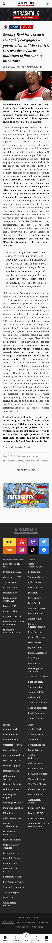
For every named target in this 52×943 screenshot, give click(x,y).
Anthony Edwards (37, 608)
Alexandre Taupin (31, 66)
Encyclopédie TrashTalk (10, 599)
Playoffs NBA (10, 587)
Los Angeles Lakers (13, 802)
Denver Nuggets (11, 765)
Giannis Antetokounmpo (36, 625)
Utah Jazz (8, 897)
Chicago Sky (34, 739)
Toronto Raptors (12, 892)
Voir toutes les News (26, 470)
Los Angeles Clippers (9, 796)
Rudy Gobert (34, 582)
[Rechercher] (4, 3)
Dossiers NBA (10, 592)
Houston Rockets (12, 784)
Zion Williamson (36, 637)
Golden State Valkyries (35, 756)
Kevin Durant (35, 587)
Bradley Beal (12, 456)
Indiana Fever (35, 763)
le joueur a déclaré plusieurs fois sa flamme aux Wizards (26, 183)
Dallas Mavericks (12, 760)
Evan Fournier (35, 632)
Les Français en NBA (11, 565)
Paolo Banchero (36, 713)
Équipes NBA (9, 606)
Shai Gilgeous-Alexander (36, 670)
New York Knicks (12, 839)
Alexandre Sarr (36, 687)
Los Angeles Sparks (38, 774)
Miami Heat (9, 813)
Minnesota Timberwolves (10, 825)
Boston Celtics (10, 734)
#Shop (9, 542)
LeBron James (35, 572)
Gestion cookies (37, 927)
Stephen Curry (35, 577)
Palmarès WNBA (36, 808)
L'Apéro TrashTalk (13, 616)
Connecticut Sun (36, 745)
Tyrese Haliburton (37, 702)
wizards (36, 456)
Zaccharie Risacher (38, 676)
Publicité (37, 917)
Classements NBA (12, 577)
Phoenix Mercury (37, 789)
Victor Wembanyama (35, 565)
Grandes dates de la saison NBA (13, 623)
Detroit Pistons (11, 771)
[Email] (40, 66)
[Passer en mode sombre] (47, 3)
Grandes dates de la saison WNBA (38, 825)
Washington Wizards (9, 904)
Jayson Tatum (35, 647)
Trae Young (34, 658)
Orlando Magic (11, 853)
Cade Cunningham (37, 708)
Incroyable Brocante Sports (11, 631)
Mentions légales (23, 927)
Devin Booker (35, 642)
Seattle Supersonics (13, 887)
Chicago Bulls (10, 750)
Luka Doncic (34, 603)
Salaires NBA (10, 582)
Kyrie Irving (34, 598)
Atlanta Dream (35, 734)
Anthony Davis (35, 663)
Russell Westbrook (37, 653)
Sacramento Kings (12, 876)
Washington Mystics (34, 801)
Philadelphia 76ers (13, 858)
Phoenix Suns (10, 863)
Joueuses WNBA (36, 818)
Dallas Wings (35, 750)
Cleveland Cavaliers (13, 755)
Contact (28, 917)
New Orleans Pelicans (9, 833)
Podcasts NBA (10, 611)
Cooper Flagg (35, 718)
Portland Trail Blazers (10, 870)
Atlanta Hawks (10, 729)
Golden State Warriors (10, 777)
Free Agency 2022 (25, 456)
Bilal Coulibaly (35, 682)
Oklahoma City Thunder (11, 846)
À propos (20, 917)
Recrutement (43, 922)
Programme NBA (12, 572)
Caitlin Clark (34, 729)
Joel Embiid (34, 697)
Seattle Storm (35, 794)
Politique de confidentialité (27, 922)
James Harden (35, 613)
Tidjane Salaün (36, 692)
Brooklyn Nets (10, 739)
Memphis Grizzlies (13, 808)
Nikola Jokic (34, 618)
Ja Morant (33, 592)
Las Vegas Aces (36, 768)
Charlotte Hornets (12, 745)
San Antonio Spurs (13, 882)
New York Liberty (37, 784)
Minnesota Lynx (36, 779)
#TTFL (9, 549)
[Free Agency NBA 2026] (26, 496)
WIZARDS (11, 460)
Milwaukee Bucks (12, 818)
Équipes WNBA (35, 813)
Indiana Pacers (11, 789)
